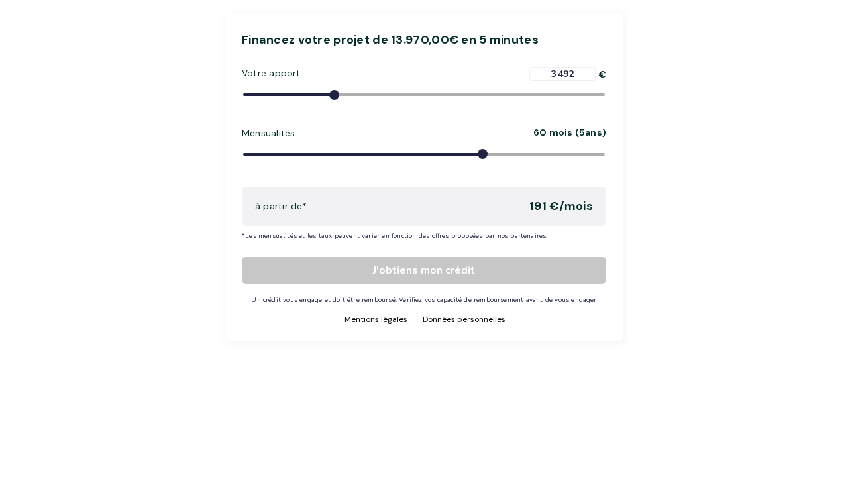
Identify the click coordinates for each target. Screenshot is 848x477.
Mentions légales (375, 319)
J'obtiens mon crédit (424, 270)
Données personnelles (464, 319)
